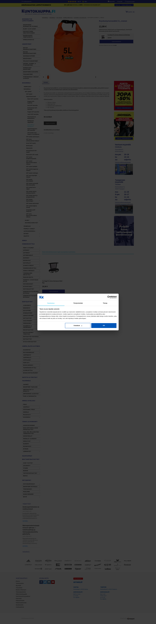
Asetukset (77, 325)
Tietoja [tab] (105, 303)
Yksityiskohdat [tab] (78, 303)
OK (104, 325)
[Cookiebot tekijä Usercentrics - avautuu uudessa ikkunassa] (109, 297)
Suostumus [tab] (51, 303)
